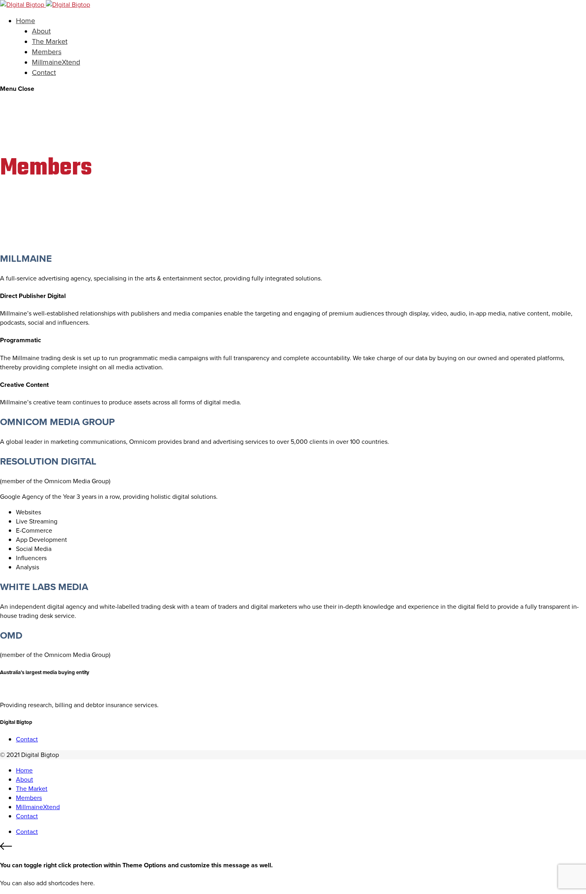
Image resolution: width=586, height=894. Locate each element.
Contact (44, 72)
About (41, 31)
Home (25, 21)
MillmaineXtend (56, 62)
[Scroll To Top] (293, 847)
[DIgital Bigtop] (45, 4)
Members (46, 52)
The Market (49, 41)
